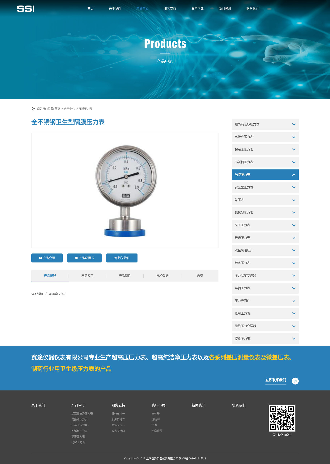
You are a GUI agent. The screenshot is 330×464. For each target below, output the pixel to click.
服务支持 (170, 8)
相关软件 (122, 258)
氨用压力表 (242, 313)
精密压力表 (242, 263)
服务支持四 (118, 430)
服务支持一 (118, 413)
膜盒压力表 (242, 338)
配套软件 (157, 430)
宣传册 (156, 413)
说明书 (156, 419)
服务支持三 (118, 425)
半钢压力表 (242, 288)
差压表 (239, 200)
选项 (200, 275)
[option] (125, 190)
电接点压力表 (244, 136)
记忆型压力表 (244, 212)
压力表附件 (242, 300)
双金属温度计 (244, 250)
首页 (90, 8)
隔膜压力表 (85, 108)
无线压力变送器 (245, 326)
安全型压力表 (244, 187)
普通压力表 (242, 237)
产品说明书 (84, 258)
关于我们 (115, 8)
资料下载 (197, 8)
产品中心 (142, 8)
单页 (154, 425)
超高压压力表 (244, 149)
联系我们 (252, 8)
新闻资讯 (225, 8)
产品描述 (50, 275)
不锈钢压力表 (244, 162)
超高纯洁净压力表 (247, 124)
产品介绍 (47, 258)
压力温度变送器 (245, 275)
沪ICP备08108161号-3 (192, 458)
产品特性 (125, 275)
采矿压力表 (242, 225)
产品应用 (87, 275)
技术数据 (162, 275)
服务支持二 (118, 419)
